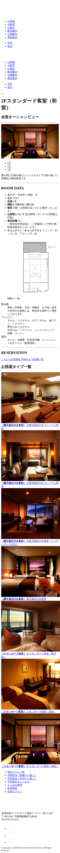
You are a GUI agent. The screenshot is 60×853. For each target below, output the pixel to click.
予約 (9, 43)
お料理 (11, 24)
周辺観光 (12, 37)
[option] (30, 141)
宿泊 (9, 46)
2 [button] (9, 166)
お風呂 (11, 27)
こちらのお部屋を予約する (16, 359)
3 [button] (9, 170)
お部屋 (11, 21)
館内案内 (12, 31)
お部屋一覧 (37, 359)
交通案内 (12, 34)
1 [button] (9, 163)
